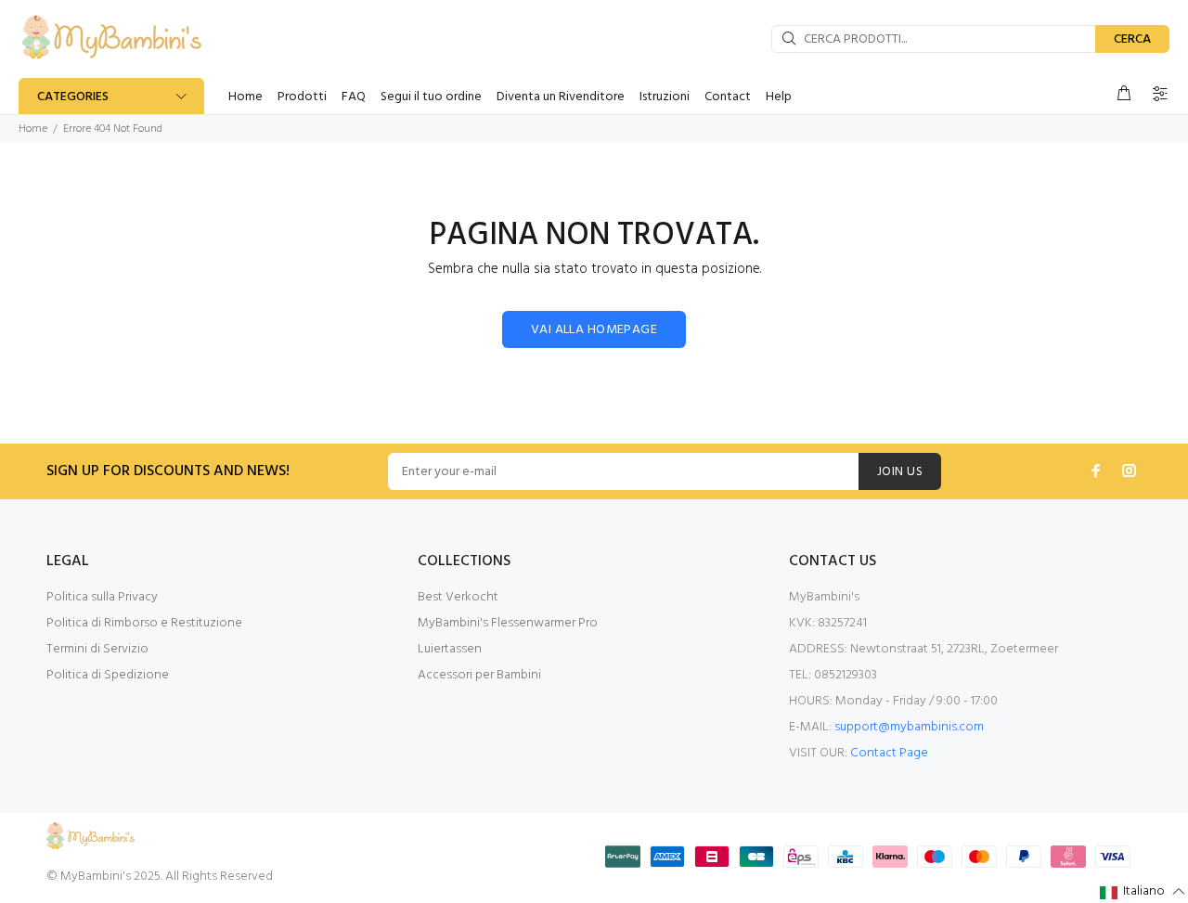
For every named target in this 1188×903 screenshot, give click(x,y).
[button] (1143, 892)
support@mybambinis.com (909, 727)
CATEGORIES (73, 97)
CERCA (1132, 39)
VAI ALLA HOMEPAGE (594, 330)
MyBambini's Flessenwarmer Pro (508, 623)
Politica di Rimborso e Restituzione (144, 623)
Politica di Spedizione (107, 675)
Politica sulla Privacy (102, 597)
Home (33, 129)
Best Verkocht (458, 597)
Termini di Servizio (97, 649)
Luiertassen (450, 649)
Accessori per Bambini (479, 675)
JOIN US (900, 472)
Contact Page (889, 753)
